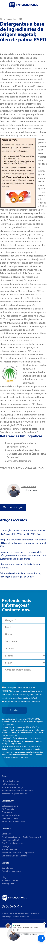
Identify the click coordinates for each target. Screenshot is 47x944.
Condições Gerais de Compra (14, 855)
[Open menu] (43, 5)
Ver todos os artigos (13, 507)
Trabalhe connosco (10, 880)
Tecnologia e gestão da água (14, 793)
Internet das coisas (10, 818)
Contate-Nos (7, 868)
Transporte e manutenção (13, 787)
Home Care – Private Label (13, 821)
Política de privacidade (19, 757)
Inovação (6, 846)
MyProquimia (8, 809)
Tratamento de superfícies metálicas (17, 790)
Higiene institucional (11, 781)
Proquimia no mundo (11, 871)
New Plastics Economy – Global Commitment (21, 837)
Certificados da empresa (12, 843)
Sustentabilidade (9, 849)
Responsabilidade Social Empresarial (18, 852)
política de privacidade (22, 687)
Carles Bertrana (28, 486)
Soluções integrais (10, 806)
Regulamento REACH (11, 840)
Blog (4, 877)
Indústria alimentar (10, 784)
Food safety (7, 812)
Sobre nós (6, 834)
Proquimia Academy (11, 815)
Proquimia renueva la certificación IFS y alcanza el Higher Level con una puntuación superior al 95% (23, 543)
